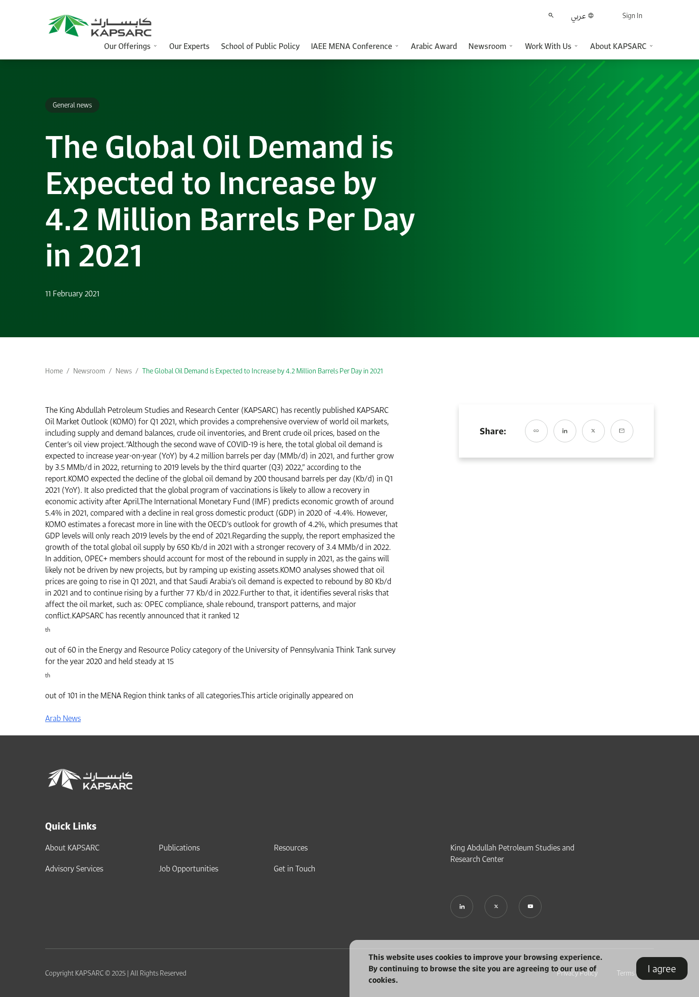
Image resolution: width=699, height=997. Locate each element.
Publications (179, 848)
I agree (662, 968)
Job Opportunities (188, 868)
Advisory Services (74, 868)
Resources (291, 848)
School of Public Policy (260, 46)
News (124, 370)
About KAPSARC (72, 848)
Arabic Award (434, 46)
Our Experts (189, 46)
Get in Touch (294, 868)
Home (54, 370)
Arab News (63, 718)
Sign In (632, 15)
